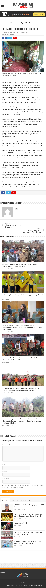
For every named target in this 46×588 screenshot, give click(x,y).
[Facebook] (22, 582)
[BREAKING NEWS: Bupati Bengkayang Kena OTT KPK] (7, 508)
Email (4, 471)
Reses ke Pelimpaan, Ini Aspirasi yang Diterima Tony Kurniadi (30, 230)
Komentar (6, 445)
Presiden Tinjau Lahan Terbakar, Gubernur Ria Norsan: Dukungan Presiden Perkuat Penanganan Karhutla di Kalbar (21, 421)
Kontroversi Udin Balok (21, 523)
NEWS (8, 23)
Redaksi (2, 572)
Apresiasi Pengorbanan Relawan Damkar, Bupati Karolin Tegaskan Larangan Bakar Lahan (21, 389)
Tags (30, 500)
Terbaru (23, 500)
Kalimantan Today (9, 32)
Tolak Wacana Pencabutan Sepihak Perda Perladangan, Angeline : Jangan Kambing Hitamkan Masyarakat (22, 327)
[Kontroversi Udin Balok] (7, 526)
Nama (4, 464)
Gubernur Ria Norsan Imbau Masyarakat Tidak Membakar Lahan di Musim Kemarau (20, 359)
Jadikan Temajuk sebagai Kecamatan (13, 225)
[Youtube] (24, 582)
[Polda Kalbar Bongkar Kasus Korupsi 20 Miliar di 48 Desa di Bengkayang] (7, 535)
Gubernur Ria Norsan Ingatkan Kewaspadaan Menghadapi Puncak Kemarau (19, 265)
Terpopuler (5, 500)
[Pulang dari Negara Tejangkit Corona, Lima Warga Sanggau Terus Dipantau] (7, 544)
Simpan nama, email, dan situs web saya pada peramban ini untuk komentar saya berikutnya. (22, 486)
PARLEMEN (11, 34)
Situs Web (5, 478)
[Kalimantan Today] (23, 5)
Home (2, 23)
